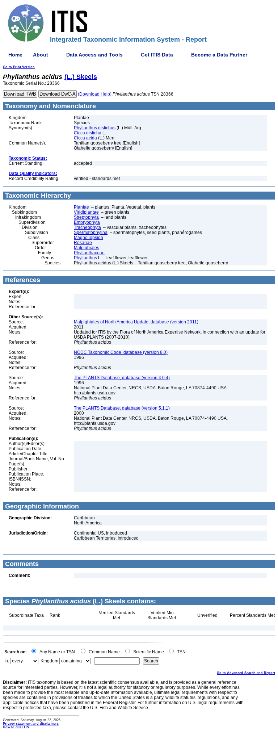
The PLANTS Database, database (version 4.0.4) (122, 377)
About (40, 55)
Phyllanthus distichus (94, 127)
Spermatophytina (91, 232)
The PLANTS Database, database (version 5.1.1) (122, 408)
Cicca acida (85, 138)
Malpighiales (86, 247)
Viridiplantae (86, 212)
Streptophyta (86, 217)
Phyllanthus (85, 257)
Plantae (81, 207)
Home (15, 55)
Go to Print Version (19, 67)
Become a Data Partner (219, 55)
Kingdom (49, 660)
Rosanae (83, 242)
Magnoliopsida (88, 237)
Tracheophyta (87, 227)
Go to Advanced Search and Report (246, 673)
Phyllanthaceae (89, 252)
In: (6, 660)
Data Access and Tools (94, 55)
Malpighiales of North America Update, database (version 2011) (136, 321)
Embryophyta (87, 222)
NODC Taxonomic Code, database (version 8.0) (121, 352)
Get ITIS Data (157, 55)
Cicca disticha (87, 132)
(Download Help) (94, 94)
